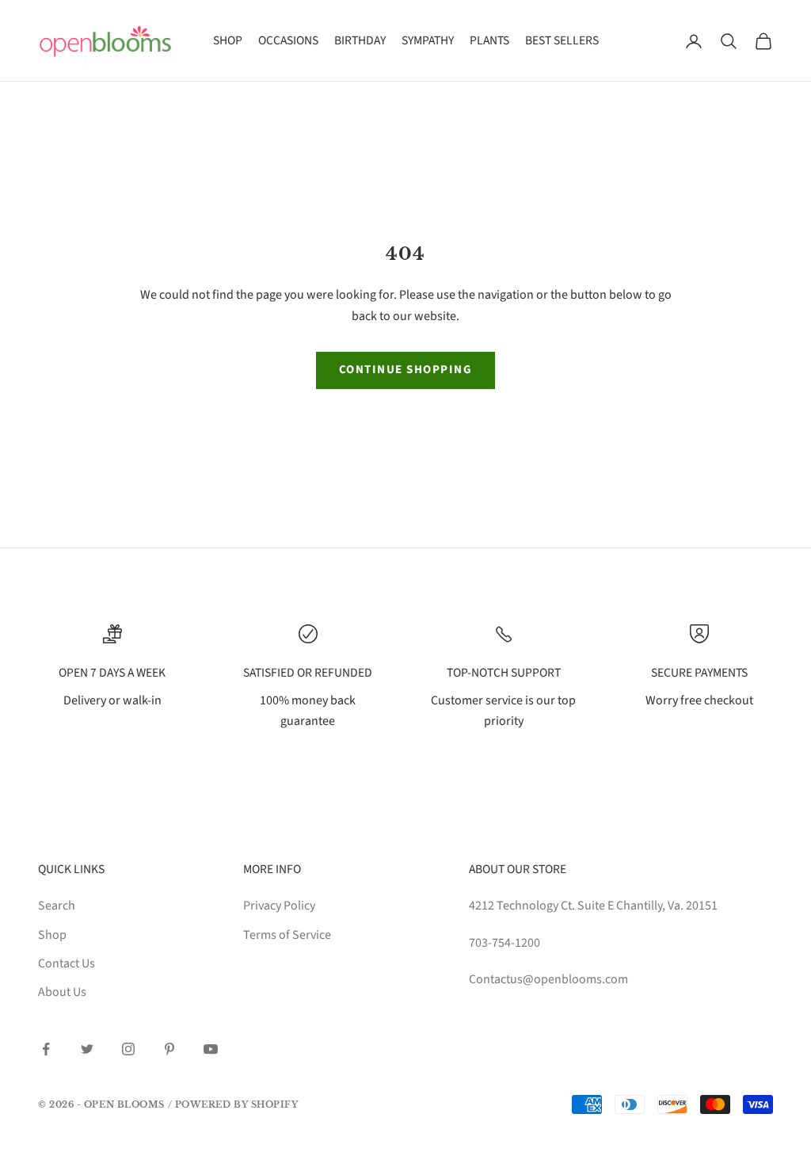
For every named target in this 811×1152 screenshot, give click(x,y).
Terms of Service (287, 935)
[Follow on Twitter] (87, 1049)
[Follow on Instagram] (128, 1049)
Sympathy (428, 40)
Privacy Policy (279, 905)
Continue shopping (406, 369)
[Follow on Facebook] (46, 1049)
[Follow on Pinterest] (169, 1049)
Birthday (360, 40)
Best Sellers (562, 40)
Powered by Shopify (237, 1104)
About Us (62, 992)
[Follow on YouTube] (211, 1049)
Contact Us (66, 963)
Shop (227, 40)
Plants (489, 40)
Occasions (288, 40)
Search (56, 905)
